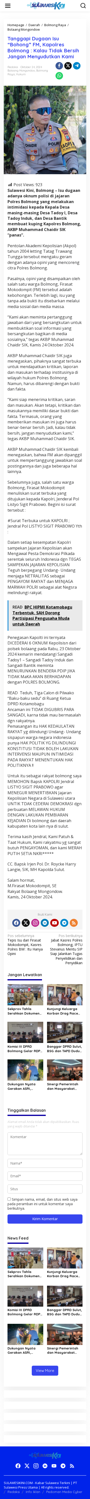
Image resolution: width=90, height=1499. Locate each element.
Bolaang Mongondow (21, 70)
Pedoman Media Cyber (64, 1492)
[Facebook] (16, 923)
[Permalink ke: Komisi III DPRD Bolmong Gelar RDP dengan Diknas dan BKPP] (25, 1032)
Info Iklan (33, 1492)
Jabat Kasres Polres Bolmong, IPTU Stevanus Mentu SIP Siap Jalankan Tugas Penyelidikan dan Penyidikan (66, 949)
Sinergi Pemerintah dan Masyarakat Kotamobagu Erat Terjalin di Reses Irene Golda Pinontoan (62, 1086)
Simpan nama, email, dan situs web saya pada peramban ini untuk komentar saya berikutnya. (43, 1204)
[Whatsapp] (59, 75)
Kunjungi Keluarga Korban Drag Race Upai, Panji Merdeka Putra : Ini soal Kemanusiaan (63, 1011)
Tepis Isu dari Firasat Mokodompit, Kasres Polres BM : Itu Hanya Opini (25, 945)
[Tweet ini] (68, 66)
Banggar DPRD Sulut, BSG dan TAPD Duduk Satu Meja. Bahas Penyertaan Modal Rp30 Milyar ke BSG (64, 1048)
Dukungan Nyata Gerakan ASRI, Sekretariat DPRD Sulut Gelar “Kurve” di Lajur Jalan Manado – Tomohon (24, 1086)
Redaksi (14, 1492)
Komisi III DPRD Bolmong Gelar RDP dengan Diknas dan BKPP (24, 1048)
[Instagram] (35, 923)
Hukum (21, 74)
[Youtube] (54, 923)
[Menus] (8, 5)
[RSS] (74, 923)
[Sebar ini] (59, 66)
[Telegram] (64, 923)
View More (45, 1370)
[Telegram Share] (76, 66)
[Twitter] (26, 923)
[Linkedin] (45, 923)
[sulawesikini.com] (46, 5)
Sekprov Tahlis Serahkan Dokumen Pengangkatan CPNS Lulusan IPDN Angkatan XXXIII (25, 1011)
